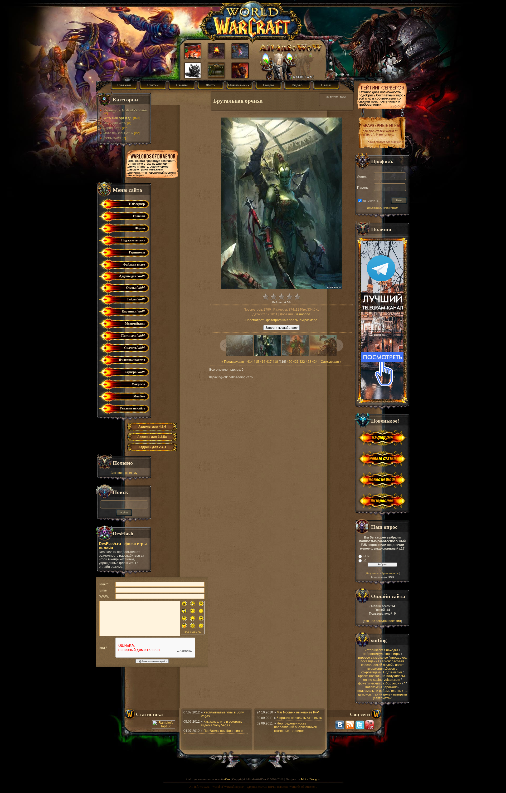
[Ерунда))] (240, 57)
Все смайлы (193, 632)
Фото (210, 85)
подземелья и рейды (373, 691)
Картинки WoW (133, 311)
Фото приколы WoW (118, 133)
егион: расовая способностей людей (382, 663)
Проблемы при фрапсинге (223, 731)
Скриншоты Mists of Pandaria (125, 110)
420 (289, 362)
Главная (124, 85)
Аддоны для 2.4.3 (152, 447)
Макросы (138, 384)
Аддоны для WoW (132, 276)
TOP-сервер (136, 204)
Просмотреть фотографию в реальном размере (281, 320)
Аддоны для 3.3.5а (152, 437)
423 (308, 362)
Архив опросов (390, 573)
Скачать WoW (134, 348)
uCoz (226, 779)
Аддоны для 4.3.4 (152, 426)
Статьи (153, 85)
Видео (297, 85)
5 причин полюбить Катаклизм (299, 718)
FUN (366, 556)
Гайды (268, 85)
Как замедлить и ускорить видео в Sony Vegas (221, 723)
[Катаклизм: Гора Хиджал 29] (216, 57)
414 (250, 362)
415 (256, 362)
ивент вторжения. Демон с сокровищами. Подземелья (382, 668)
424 (315, 362)
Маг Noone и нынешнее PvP (298, 712)
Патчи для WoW (133, 335)
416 (262, 362)
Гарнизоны (137, 252)
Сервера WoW (135, 372)
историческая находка (381, 650)
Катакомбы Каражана (381, 687)
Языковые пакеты (132, 360)
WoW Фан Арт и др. (118, 118)
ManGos (139, 396)
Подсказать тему (133, 240)
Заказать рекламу (124, 473)
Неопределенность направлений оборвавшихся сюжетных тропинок (295, 727)
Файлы (182, 85)
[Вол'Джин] (193, 77)
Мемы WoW (112, 138)
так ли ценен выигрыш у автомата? (390, 696)
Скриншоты (112, 128)
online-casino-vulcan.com (381, 680)
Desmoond (302, 314)
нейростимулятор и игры (381, 654)
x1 (365, 560)
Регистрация (391, 208)
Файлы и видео (134, 264)
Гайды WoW (136, 299)
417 (269, 362)
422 (302, 362)
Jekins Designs (310, 779)
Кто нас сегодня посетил (382, 621)
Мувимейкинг (239, 85)
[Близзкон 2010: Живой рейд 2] (193, 57)
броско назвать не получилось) (381, 676)
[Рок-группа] (216, 77)
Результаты (372, 573)
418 (275, 362)
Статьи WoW (135, 288)
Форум (140, 228)
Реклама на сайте (132, 408)
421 (296, 362)
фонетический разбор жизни (379, 683)
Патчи (326, 85)
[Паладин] (240, 77)
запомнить (370, 200)
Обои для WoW (115, 123)
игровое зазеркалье (373, 657)
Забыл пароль (374, 208)
